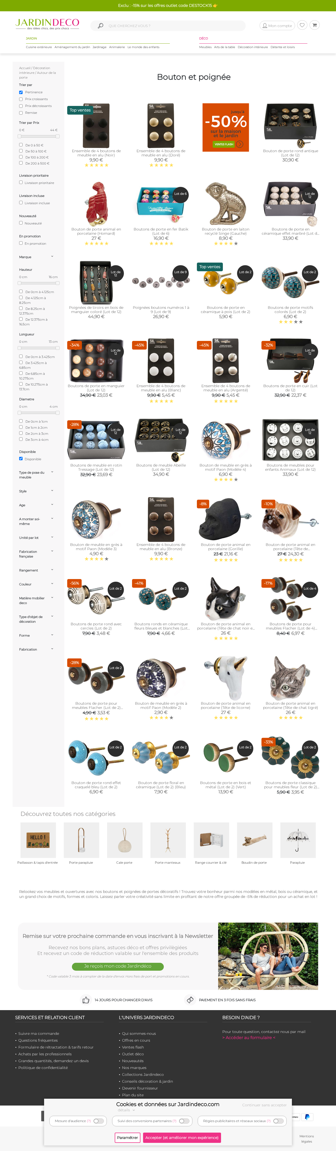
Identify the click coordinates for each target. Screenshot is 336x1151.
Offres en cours (136, 1040)
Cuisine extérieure (39, 47)
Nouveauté (33, 223)
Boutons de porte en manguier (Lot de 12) (96, 387)
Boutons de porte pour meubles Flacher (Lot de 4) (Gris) (290, 628)
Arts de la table (224, 47)
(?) (89, 1121)
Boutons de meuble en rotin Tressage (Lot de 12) (96, 467)
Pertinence (34, 92)
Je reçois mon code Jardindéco (117, 966)
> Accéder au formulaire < (248, 1037)
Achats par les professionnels (45, 1054)
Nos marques (134, 1067)
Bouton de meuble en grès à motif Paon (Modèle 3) (96, 546)
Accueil (24, 68)
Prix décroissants (38, 106)
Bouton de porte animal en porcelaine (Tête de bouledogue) (290, 548)
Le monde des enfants (143, 47)
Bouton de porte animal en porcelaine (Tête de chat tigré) (290, 705)
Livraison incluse (37, 203)
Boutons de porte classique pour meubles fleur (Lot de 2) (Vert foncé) (290, 787)
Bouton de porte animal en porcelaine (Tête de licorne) (225, 705)
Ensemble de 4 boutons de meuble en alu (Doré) (160, 153)
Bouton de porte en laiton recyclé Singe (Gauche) (225, 231)
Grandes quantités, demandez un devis (53, 1060)
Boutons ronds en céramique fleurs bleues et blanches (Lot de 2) (161, 628)
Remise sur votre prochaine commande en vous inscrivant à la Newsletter (118, 936)
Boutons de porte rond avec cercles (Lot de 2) (96, 626)
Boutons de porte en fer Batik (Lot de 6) (161, 231)
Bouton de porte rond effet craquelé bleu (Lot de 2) (96, 784)
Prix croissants (36, 99)
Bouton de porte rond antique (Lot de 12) (290, 153)
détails (124, 1110)
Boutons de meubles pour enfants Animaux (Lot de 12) (290, 467)
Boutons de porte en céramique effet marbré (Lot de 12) (290, 233)
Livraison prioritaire (39, 183)
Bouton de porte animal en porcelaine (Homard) (96, 231)
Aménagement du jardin (72, 47)
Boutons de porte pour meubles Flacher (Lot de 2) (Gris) (96, 707)
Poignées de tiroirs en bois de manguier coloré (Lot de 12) (96, 309)
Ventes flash (133, 1047)
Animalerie (117, 47)
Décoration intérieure (253, 47)
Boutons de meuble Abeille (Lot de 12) (161, 467)
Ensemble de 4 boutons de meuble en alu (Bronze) (160, 546)
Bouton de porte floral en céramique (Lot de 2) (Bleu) (161, 784)
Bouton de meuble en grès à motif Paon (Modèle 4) (226, 467)
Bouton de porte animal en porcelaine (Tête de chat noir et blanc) (225, 628)
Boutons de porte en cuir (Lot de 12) (290, 387)
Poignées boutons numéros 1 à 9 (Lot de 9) (161, 309)
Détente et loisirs (283, 47)
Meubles (205, 47)
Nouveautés (133, 1060)
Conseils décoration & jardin (147, 1081)
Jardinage (100, 47)
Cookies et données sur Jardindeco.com (167, 1104)
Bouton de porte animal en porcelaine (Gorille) (225, 546)
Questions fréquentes (38, 1040)
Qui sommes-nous (139, 1033)
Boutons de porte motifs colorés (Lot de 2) (290, 309)
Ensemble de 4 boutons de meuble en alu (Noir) (96, 153)
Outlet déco (133, 1054)
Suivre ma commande (38, 1033)
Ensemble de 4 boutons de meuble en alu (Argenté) (225, 387)
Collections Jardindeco (143, 1074)
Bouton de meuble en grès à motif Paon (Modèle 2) (161, 705)
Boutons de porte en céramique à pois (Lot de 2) (225, 309)
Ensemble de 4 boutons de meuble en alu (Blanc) (160, 387)
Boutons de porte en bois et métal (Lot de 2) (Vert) (225, 784)
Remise (31, 113)
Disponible (32, 459)
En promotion (35, 243)
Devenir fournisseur (140, 1088)
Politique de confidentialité (43, 1067)
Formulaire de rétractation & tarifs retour (56, 1047)
